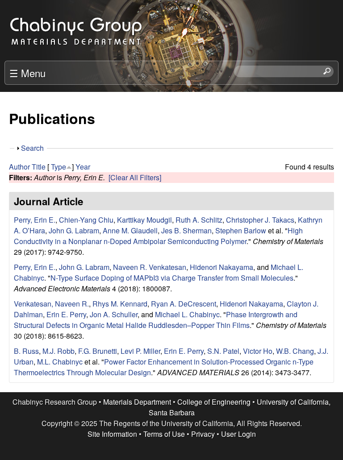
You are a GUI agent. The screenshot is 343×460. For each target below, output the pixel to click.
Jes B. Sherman (186, 230)
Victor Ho (257, 351)
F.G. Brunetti (97, 351)
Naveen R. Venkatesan (149, 267)
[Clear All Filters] (135, 177)
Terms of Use (164, 434)
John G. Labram (74, 230)
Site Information (112, 434)
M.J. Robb (58, 351)
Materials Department (137, 402)
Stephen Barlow (240, 230)
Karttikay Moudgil (144, 220)
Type (58, 167)
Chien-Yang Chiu (86, 220)
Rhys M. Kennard (119, 303)
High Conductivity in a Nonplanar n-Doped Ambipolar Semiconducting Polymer (158, 235)
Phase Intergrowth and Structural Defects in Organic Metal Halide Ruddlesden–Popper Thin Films (155, 319)
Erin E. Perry (66, 314)
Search (32, 148)
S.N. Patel (223, 351)
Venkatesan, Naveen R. (51, 303)
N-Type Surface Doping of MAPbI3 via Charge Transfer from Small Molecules (171, 278)
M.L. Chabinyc (60, 361)
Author (19, 167)
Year (82, 167)
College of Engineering (214, 402)
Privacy (203, 434)
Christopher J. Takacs (260, 220)
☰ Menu (27, 73)
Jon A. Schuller (114, 314)
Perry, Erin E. (34, 220)
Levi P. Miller (140, 351)
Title (39, 167)
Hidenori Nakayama (221, 267)
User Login (238, 434)
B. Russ (26, 351)
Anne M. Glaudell (130, 230)
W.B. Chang (295, 351)
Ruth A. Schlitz (199, 220)
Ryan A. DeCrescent (183, 303)
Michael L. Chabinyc (187, 314)
